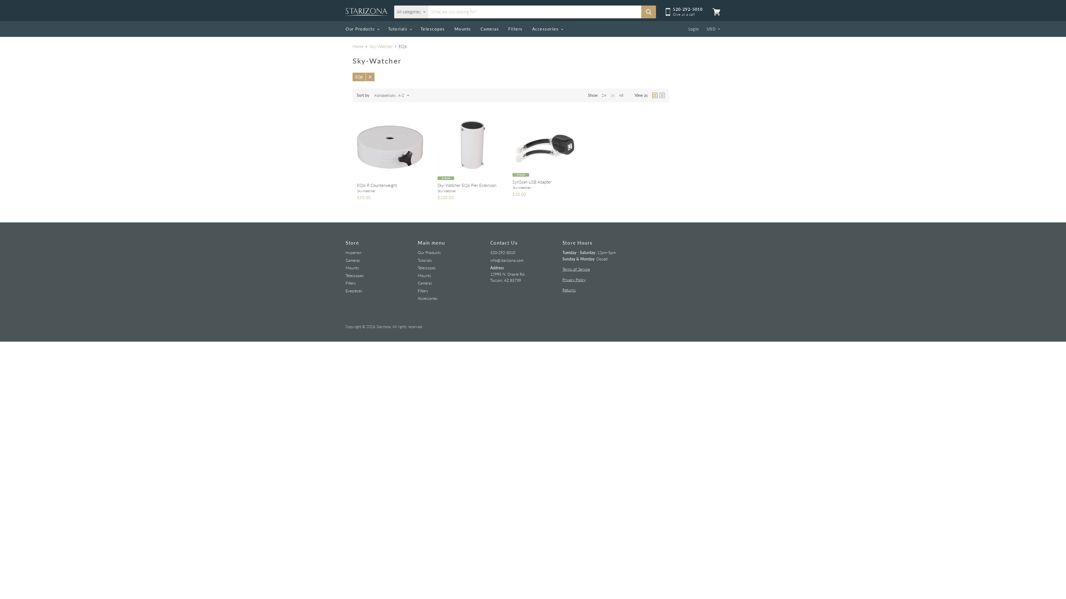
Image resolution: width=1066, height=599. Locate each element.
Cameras (490, 28)
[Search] (648, 12)
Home (358, 46)
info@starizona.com (507, 260)
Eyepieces (354, 290)
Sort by (363, 95)
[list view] (662, 95)
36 (612, 95)
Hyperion (353, 252)
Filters (515, 28)
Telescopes (433, 28)
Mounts (462, 28)
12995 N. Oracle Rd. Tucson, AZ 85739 (507, 274)
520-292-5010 (502, 252)
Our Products (361, 28)
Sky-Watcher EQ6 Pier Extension (467, 185)
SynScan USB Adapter (532, 181)
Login (693, 29)
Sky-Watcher (381, 46)
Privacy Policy (574, 279)
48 (621, 95)
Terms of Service (576, 269)
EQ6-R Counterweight (377, 185)
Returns (569, 290)
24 (604, 95)
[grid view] (655, 95)
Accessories (546, 28)
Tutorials (398, 28)
